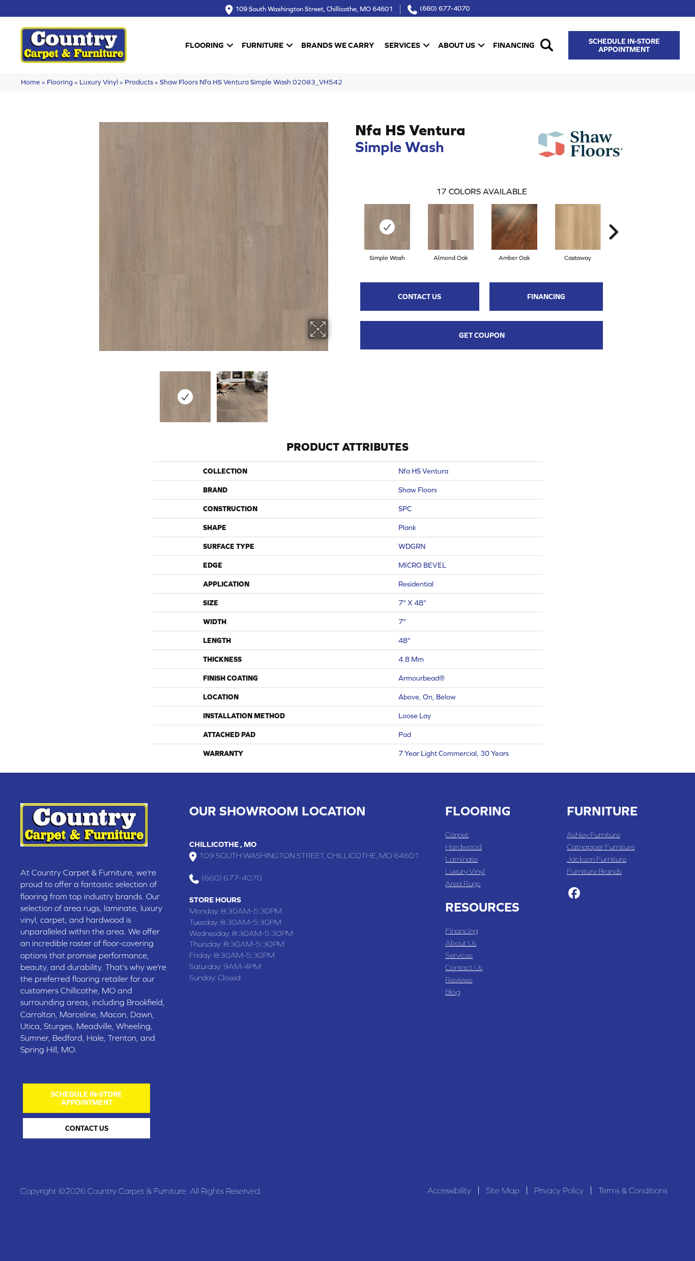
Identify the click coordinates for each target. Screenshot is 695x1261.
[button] (230, 45)
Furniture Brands (594, 871)
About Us (456, 45)
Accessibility (449, 1190)
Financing (514, 45)
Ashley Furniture (593, 834)
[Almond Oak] (450, 226)
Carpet (457, 834)
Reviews (458, 979)
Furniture (262, 45)
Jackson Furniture (596, 859)
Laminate (461, 859)
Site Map (502, 1190)
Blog (452, 991)
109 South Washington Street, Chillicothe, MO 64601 (314, 8)
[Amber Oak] (514, 226)
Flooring (204, 45)
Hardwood (463, 846)
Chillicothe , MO (222, 844)
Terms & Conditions (633, 1190)
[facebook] (574, 893)
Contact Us (419, 296)
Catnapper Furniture (601, 846)
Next (335, 392)
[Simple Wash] (387, 226)
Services (402, 45)
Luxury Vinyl (98, 82)
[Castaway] (578, 226)
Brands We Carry (337, 45)
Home (30, 82)
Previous (92, 392)
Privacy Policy (559, 1190)
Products (139, 82)
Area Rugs (462, 883)
